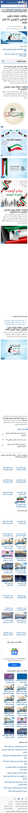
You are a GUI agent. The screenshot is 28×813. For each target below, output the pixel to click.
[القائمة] (2, 2)
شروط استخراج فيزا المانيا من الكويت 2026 (15, 788)
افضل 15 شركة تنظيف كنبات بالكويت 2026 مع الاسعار (14, 750)
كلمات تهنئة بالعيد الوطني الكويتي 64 (14, 322)
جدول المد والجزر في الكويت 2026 (17, 791)
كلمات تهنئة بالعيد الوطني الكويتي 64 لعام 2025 (14, 50)
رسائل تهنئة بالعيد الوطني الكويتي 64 (14, 324)
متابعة (14, 664)
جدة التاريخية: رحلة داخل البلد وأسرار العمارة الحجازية (15, 777)
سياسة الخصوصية (8, 806)
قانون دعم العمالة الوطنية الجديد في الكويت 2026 (15, 756)
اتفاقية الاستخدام (8, 809)
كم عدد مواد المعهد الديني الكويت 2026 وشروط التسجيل (16, 783)
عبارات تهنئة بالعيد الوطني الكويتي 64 (14, 320)
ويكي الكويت (24, 81)
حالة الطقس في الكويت (21, 804)
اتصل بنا (10, 804)
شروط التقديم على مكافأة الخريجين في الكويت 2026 (16, 768)
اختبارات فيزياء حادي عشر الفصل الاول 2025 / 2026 (15, 762)
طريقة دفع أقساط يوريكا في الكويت (17, 773)
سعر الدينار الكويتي (22, 809)
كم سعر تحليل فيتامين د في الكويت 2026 (15, 746)
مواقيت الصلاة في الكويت (21, 801)
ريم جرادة (10, 26)
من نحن (10, 801)
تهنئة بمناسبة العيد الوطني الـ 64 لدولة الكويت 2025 (15, 55)
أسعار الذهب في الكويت (21, 806)
